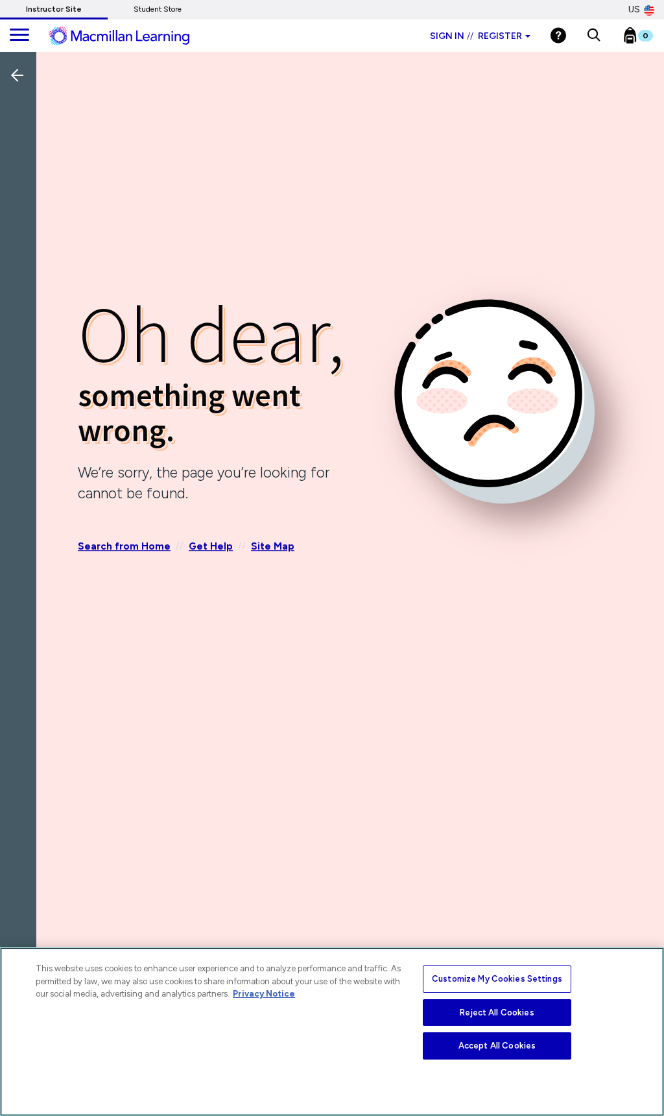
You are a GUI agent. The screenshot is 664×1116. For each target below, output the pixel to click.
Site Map (272, 547)
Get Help (211, 547)
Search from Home (124, 547)
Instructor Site (54, 9)
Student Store (158, 9)
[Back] (21, 161)
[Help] (558, 35)
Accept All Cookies (497, 1045)
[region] (332, 1031)
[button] (593, 35)
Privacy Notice (264, 994)
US (634, 9)
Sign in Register (476, 36)
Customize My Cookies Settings (497, 979)
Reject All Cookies (497, 1012)
